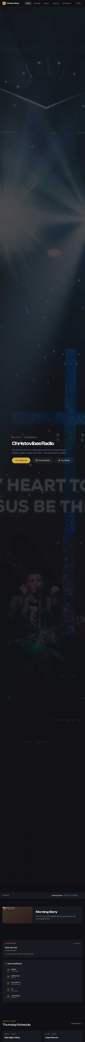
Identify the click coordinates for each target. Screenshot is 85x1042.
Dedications (67, 3)
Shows (46, 3)
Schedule (37, 3)
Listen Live (22, 460)
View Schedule (44, 460)
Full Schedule (75, 1023)
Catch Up (56, 3)
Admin (78, 3)
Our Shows (65, 460)
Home (28, 3)
